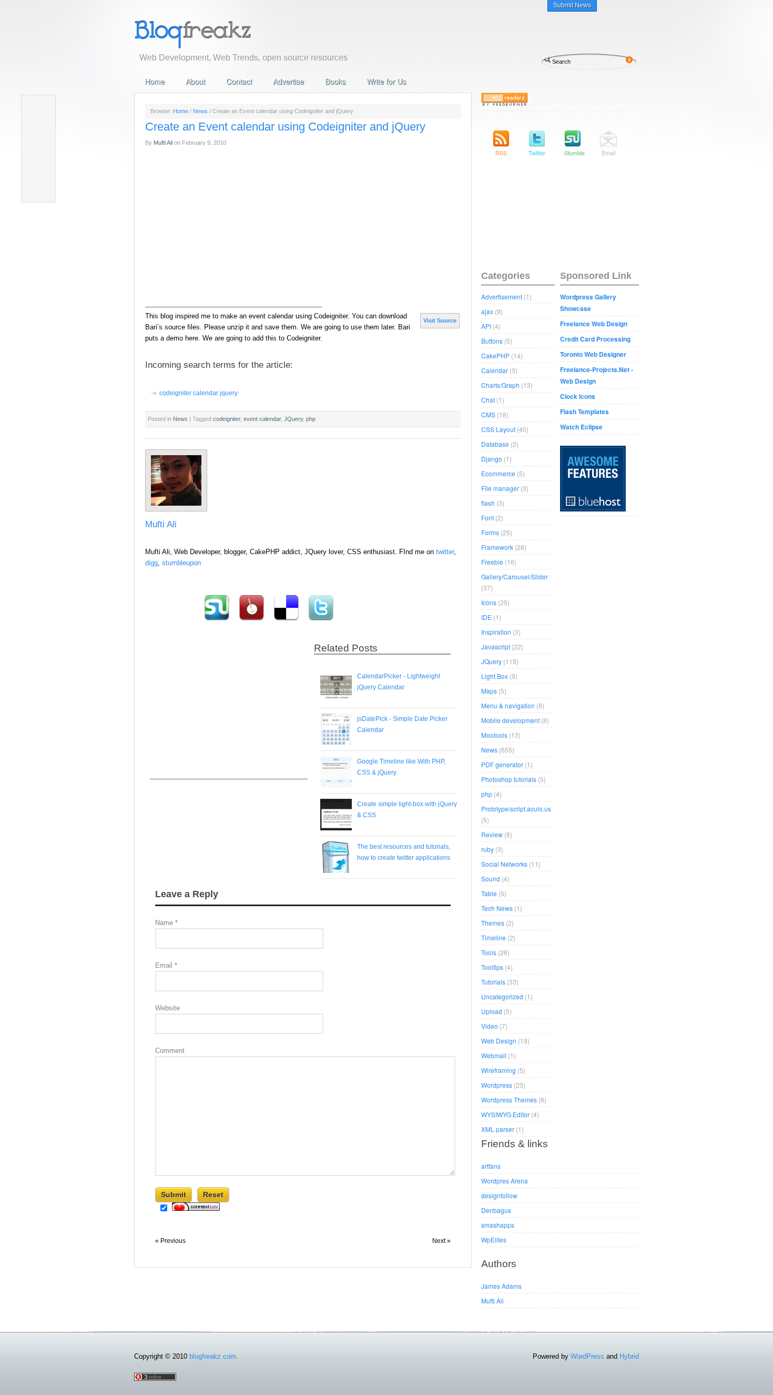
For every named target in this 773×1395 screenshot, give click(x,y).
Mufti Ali (163, 142)
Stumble (572, 152)
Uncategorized (502, 996)
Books (335, 81)
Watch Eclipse (581, 426)
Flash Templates (584, 411)
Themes (492, 922)
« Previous (170, 1241)
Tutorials (493, 981)
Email (166, 965)
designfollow (499, 1195)
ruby (487, 849)
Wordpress (496, 1084)
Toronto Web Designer (593, 354)
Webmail (493, 1055)
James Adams (501, 1285)
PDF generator (502, 764)
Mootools (494, 734)
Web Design (498, 1040)
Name (166, 923)
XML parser (497, 1129)
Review (492, 834)
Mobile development (510, 720)
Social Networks (504, 863)
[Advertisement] (229, 713)
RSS (501, 152)
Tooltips (492, 966)
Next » (441, 1241)
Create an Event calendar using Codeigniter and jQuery (285, 126)
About (195, 81)
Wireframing (498, 1070)
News (200, 111)
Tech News (497, 908)
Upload (491, 1011)
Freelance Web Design (593, 323)
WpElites (493, 1239)
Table (489, 893)
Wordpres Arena (504, 1180)
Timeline (493, 937)
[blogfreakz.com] (226, 33)
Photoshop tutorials (508, 779)
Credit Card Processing (595, 339)
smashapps (497, 1224)
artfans (491, 1165)
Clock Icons (577, 396)
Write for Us (386, 81)
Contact (239, 81)
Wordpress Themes (509, 1099)
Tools (488, 952)
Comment (170, 1051)
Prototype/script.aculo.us (516, 808)
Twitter (536, 152)
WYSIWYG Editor (505, 1114)
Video (489, 1025)
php (486, 793)
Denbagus (496, 1210)
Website (167, 1008)
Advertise (288, 81)
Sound (490, 878)
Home (155, 81)
